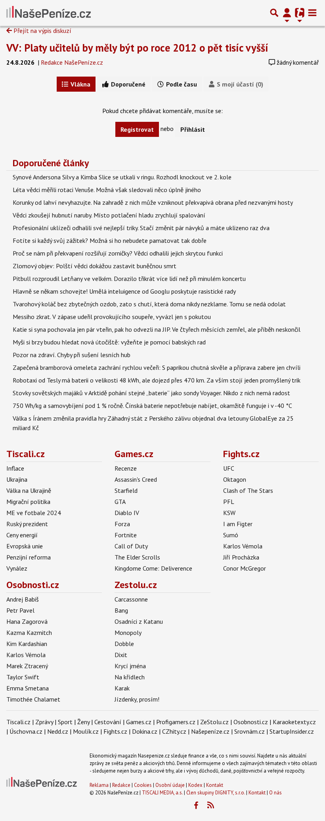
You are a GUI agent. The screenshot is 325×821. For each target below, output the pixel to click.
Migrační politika (28, 502)
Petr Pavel (20, 610)
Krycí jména (130, 666)
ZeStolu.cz (214, 722)
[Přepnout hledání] (274, 12)
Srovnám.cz (249, 731)
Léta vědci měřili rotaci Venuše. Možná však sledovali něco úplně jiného (107, 190)
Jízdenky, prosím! (137, 699)
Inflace (15, 468)
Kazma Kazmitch (29, 632)
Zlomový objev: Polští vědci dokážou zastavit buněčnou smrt (94, 266)
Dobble (124, 644)
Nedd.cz (57, 731)
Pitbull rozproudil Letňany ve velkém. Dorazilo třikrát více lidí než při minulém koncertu (129, 279)
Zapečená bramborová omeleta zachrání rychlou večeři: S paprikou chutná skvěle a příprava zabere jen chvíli (156, 367)
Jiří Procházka (241, 557)
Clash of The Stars (248, 490)
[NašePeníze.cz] (48, 12)
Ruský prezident (27, 524)
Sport (65, 722)
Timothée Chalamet (33, 699)
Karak (122, 688)
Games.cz (134, 454)
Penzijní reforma (28, 557)
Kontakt (214, 785)
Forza (122, 524)
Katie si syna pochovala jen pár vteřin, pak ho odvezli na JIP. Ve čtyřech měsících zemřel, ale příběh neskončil (156, 329)
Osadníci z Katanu (139, 621)
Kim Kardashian (26, 644)
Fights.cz (241, 454)
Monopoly (128, 632)
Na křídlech (130, 677)
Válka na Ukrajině (28, 490)
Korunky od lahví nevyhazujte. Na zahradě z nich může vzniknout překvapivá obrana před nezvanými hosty (153, 202)
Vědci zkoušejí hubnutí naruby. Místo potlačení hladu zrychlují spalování (109, 215)
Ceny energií (22, 535)
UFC (228, 468)
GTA (120, 502)
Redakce (121, 785)
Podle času (180, 84)
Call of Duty (131, 546)
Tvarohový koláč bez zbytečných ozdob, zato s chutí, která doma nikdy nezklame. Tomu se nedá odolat (149, 304)
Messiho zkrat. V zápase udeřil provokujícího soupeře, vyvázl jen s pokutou (112, 317)
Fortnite (126, 535)
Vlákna (79, 84)
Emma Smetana (27, 688)
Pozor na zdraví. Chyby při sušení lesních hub (71, 355)
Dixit (121, 655)
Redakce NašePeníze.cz (72, 62)
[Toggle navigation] (312, 12)
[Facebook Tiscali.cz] (196, 805)
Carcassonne (131, 599)
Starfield (126, 490)
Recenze (126, 468)
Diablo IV (127, 513)
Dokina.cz (144, 731)
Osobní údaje (170, 785)
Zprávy (44, 722)
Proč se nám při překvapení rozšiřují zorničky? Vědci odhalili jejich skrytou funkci (118, 253)
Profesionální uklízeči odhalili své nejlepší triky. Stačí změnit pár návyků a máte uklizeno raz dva (141, 228)
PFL (228, 502)
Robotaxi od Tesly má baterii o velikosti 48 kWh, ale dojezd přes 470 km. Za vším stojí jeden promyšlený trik (156, 380)
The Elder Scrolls (137, 557)
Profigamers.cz (175, 722)
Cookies (143, 785)
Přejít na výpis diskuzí (41, 31)
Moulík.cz (86, 731)
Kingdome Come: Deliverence (153, 568)
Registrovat (137, 129)
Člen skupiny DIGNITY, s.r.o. (215, 792)
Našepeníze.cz (210, 731)
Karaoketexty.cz (294, 722)
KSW (229, 513)
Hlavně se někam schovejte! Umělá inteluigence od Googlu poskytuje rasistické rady (124, 291)
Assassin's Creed (136, 479)
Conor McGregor (244, 568)
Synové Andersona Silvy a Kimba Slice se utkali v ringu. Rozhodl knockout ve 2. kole (122, 177)
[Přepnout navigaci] (287, 12)
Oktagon (234, 479)
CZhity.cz (174, 731)
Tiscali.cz (25, 454)
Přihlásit (192, 129)
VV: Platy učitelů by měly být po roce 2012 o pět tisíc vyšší (137, 47)
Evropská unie (24, 546)
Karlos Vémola (242, 546)
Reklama (99, 785)
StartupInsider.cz (292, 731)
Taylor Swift (22, 677)
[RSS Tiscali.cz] (210, 805)
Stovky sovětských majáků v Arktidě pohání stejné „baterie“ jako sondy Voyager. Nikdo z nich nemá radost (151, 393)
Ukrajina (16, 479)
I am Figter (237, 524)
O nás (275, 792)
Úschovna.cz (26, 731)
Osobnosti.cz (32, 585)
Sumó (230, 535)
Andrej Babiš (22, 599)
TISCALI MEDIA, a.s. (162, 792)
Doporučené (127, 84)
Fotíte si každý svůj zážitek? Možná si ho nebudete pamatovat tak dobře (109, 240)
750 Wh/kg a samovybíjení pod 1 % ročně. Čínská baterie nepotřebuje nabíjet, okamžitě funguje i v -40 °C (152, 406)
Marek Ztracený (27, 666)
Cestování (107, 722)
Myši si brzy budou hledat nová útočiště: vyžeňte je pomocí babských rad (109, 342)
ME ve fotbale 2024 (33, 513)
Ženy (83, 722)
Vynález (16, 568)
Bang (121, 610)
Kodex (196, 785)
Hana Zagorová (27, 621)
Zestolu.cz (136, 585)
